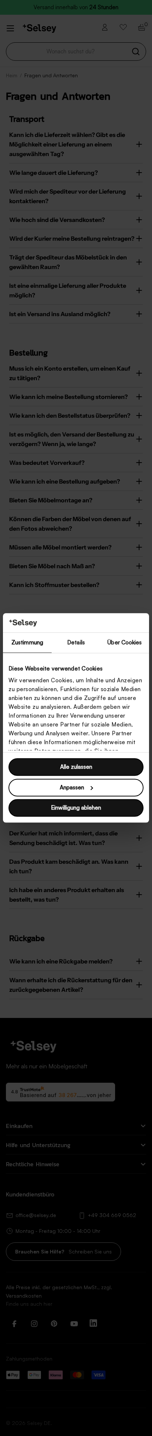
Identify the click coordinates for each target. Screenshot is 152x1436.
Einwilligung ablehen (76, 807)
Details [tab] (76, 642)
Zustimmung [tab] (27, 642)
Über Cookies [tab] (124, 642)
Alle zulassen (76, 767)
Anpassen (72, 787)
